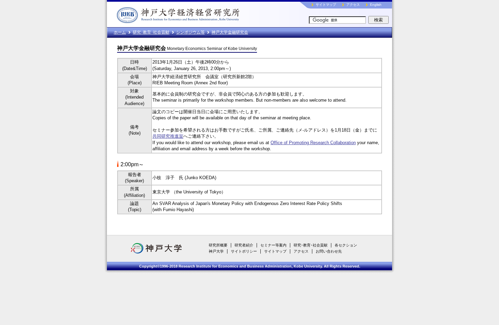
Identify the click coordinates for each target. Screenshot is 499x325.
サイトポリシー (244, 251)
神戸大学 (216, 251)
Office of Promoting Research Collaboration (313, 142)
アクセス (353, 4)
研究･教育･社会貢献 (151, 32)
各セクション (346, 245)
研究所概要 (218, 245)
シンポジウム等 (190, 32)
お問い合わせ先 (329, 251)
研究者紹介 (244, 245)
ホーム (120, 32)
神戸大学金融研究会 (229, 32)
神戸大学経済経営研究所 (193, 13)
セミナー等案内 (273, 245)
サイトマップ (326, 4)
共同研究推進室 (167, 136)
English (376, 4)
